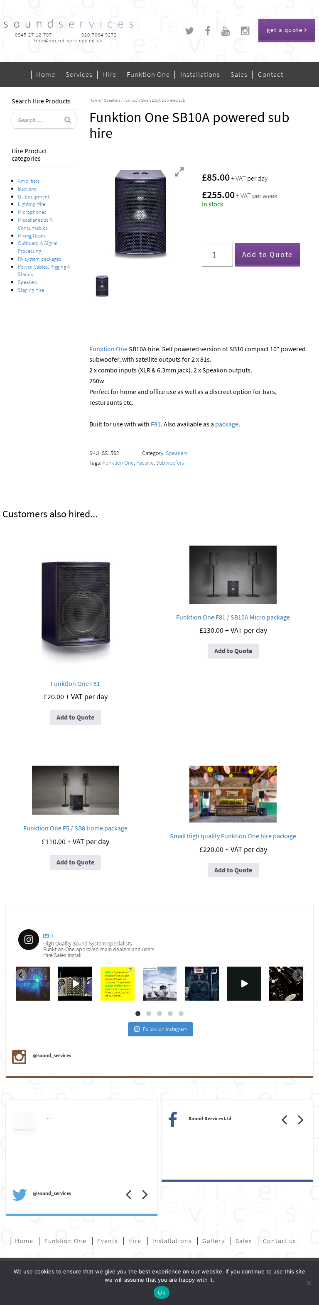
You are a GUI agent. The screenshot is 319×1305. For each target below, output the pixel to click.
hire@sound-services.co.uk (68, 40)
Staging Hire (31, 290)
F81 (156, 424)
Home (45, 75)
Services (79, 75)
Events (107, 1241)
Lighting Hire (31, 204)
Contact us (279, 1241)
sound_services (31, 971)
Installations (200, 75)
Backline (27, 188)
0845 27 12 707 (33, 34)
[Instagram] (45, 996)
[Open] (33, 984)
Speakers (27, 282)
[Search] (67, 120)
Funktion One (148, 75)
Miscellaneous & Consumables (35, 223)
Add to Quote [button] (75, 717)
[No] (308, 1283)
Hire (109, 75)
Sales (239, 75)
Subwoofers (170, 463)
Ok (161, 1292)
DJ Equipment (33, 196)
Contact (270, 75)
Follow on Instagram (165, 1029)
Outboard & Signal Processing (37, 247)
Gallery (213, 1241)
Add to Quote (267, 255)
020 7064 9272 (99, 34)
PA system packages (39, 258)
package (226, 424)
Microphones (32, 211)
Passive (145, 463)
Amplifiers (28, 180)
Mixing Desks (31, 235)
